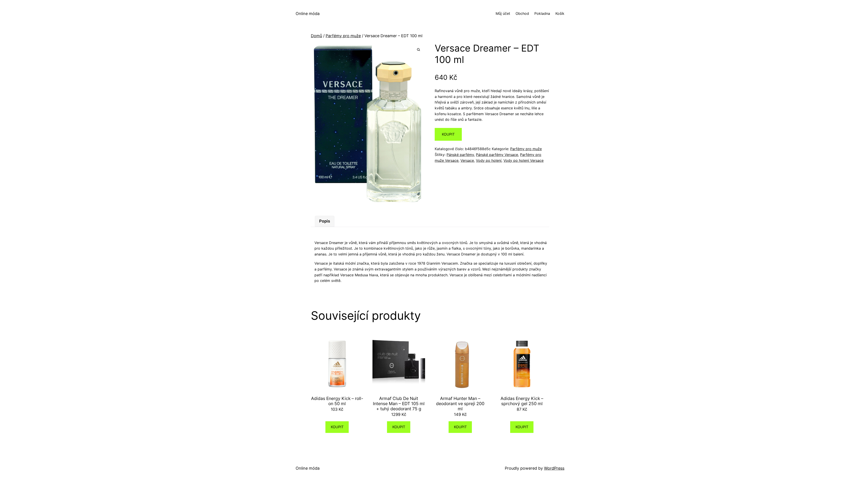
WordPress (554, 468)
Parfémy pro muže (343, 35)
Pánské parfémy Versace (497, 154)
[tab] (324, 221)
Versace (467, 160)
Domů (316, 35)
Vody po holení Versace (523, 160)
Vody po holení (488, 160)
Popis (324, 221)
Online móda (308, 13)
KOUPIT (448, 134)
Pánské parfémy (460, 154)
